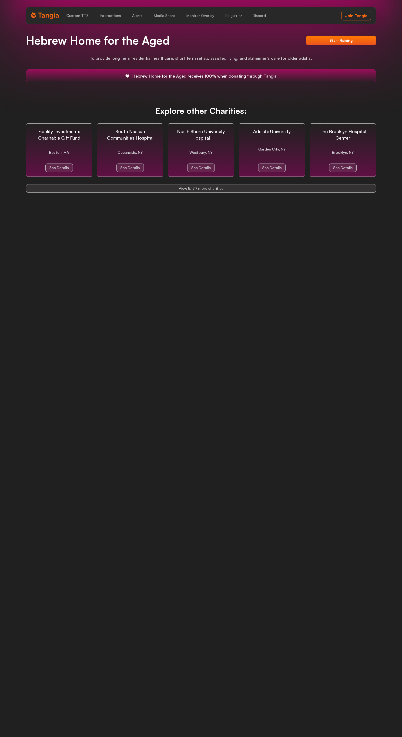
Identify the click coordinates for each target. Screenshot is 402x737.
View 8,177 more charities (201, 188)
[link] (77, 15)
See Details (59, 167)
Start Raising (341, 40)
